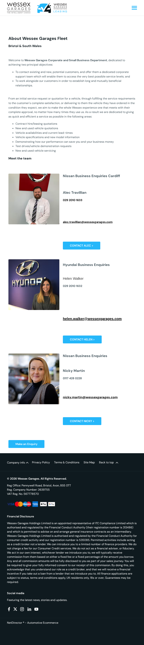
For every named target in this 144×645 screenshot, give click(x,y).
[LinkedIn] (29, 609)
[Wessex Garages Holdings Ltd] (18, 8)
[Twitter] (15, 609)
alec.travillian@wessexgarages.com (88, 222)
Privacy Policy (41, 462)
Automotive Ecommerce (42, 623)
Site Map (89, 462)
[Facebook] (9, 609)
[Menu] (134, 8)
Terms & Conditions (66, 462)
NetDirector (15, 623)
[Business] (52, 8)
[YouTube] (36, 609)
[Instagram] (22, 609)
